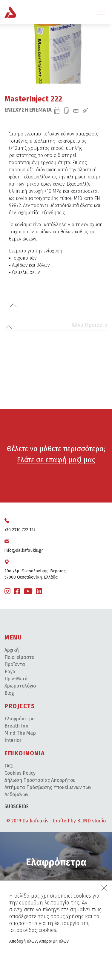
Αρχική (11, 650)
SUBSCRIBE (16, 806)
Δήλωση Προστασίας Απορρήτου (40, 780)
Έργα (10, 671)
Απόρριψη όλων (54, 941)
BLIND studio (91, 821)
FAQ (8, 766)
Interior (13, 740)
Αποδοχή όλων (23, 941)
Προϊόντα (14, 664)
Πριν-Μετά (16, 679)
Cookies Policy (20, 773)
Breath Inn (16, 726)
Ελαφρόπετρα (19, 719)
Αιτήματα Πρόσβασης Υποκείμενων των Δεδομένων (47, 791)
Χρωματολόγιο (20, 686)
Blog (9, 693)
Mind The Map (20, 733)
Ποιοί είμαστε (19, 657)
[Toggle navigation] (101, 12)
